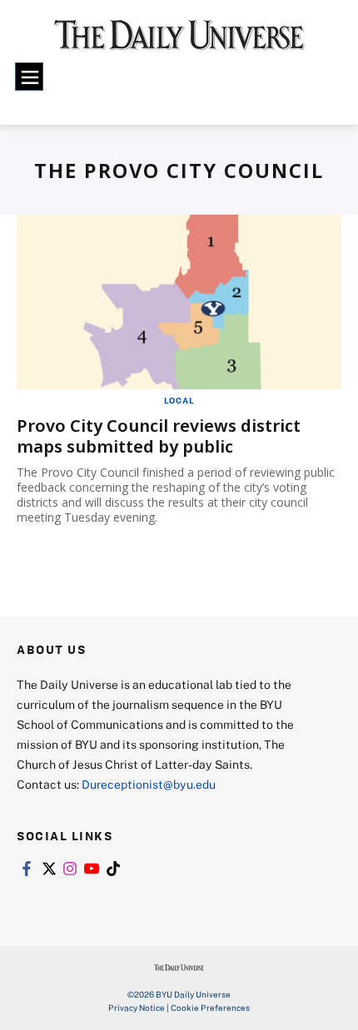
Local (179, 400)
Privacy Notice (136, 1008)
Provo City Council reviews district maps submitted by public (159, 436)
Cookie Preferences (210, 1008)
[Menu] (29, 76)
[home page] (179, 41)
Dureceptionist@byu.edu (149, 784)
